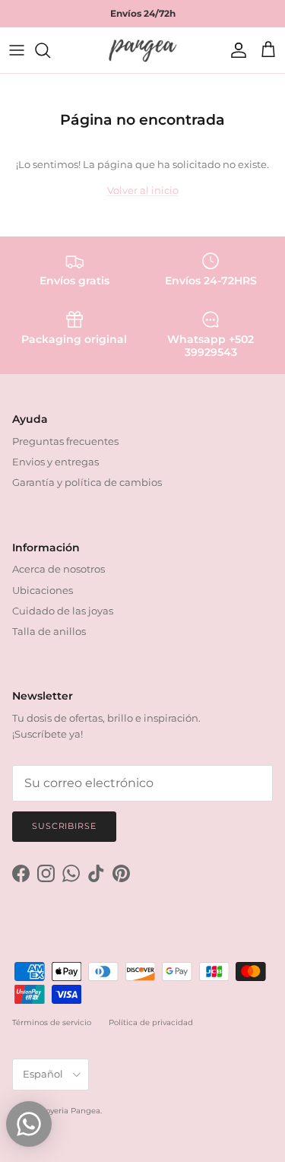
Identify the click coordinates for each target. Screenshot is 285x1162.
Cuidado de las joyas (62, 611)
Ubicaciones (42, 590)
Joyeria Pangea (71, 1111)
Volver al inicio (143, 190)
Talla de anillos (49, 631)
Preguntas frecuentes (65, 441)
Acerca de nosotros (58, 569)
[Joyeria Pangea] (143, 50)
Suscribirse (64, 826)
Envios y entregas (55, 462)
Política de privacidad (151, 1022)
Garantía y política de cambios (87, 482)
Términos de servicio (51, 1022)
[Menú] (16, 50)
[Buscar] (50, 50)
